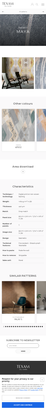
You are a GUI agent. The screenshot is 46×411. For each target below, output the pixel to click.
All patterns (23, 11)
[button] (36, 326)
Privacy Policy (23, 390)
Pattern (9, 11)
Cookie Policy (34, 390)
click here (40, 388)
